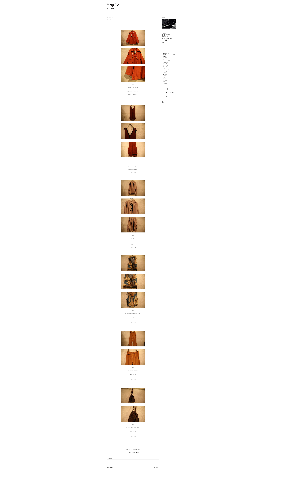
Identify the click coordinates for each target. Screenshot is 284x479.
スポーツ (165, 68)
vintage (164, 62)
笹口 (164, 78)
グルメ (164, 66)
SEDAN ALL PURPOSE (168, 54)
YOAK (164, 59)
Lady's (114, 458)
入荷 (164, 71)
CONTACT (131, 12)
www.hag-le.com (110, 8)
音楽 (164, 83)
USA (164, 56)
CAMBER (165, 53)
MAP (163, 42)
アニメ (164, 63)
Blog (108, 12)
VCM (164, 57)
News (121, 12)
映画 (164, 75)
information (165, 60)
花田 (164, 80)
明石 (164, 74)
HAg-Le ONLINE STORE (168, 92)
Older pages (155, 467)
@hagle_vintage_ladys (133, 452)
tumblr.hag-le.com (166, 96)
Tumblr (125, 12)
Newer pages (110, 467)
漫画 (164, 77)
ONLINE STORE (114, 12)
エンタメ (165, 65)
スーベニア (165, 69)
